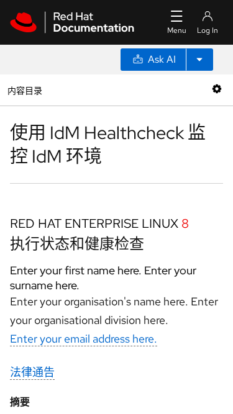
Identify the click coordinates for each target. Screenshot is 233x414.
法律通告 (32, 372)
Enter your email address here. (83, 338)
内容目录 (24, 89)
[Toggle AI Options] (199, 59)
